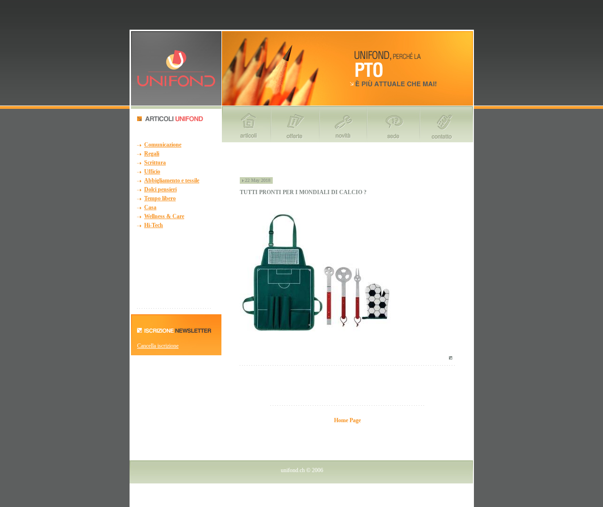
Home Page (347, 420)
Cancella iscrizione (158, 346)
